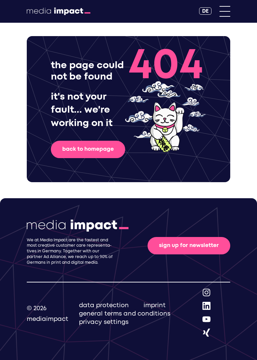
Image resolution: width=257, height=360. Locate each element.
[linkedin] (206, 306)
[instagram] (206, 292)
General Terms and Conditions (124, 314)
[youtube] (206, 319)
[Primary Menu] (225, 11)
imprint (155, 305)
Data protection (104, 305)
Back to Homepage (88, 149)
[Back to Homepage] (58, 11)
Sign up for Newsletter (189, 245)
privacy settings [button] (103, 322)
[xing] (206, 332)
